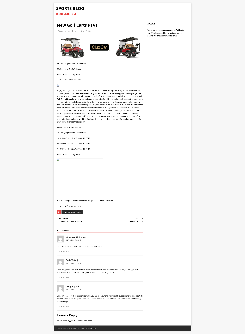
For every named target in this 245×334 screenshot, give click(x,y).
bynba (76, 31)
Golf (85, 31)
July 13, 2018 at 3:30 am (73, 263)
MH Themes (91, 328)
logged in (71, 320)
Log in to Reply (64, 251)
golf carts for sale (72, 212)
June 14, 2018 (65, 31)
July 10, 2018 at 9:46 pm (73, 240)
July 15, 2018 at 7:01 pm (73, 289)
